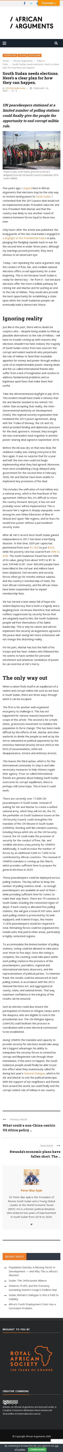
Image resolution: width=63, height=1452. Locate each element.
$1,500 (34, 547)
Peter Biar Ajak (16, 88)
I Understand (37, 1449)
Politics (22, 55)
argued (27, 188)
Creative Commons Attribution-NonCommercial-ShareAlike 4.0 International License (27, 1412)
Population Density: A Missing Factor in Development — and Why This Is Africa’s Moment (33, 1271)
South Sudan (34, 55)
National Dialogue (34, 1073)
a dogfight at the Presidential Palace (25, 238)
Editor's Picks (10, 55)
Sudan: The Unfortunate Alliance (28, 1280)
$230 (51, 547)
